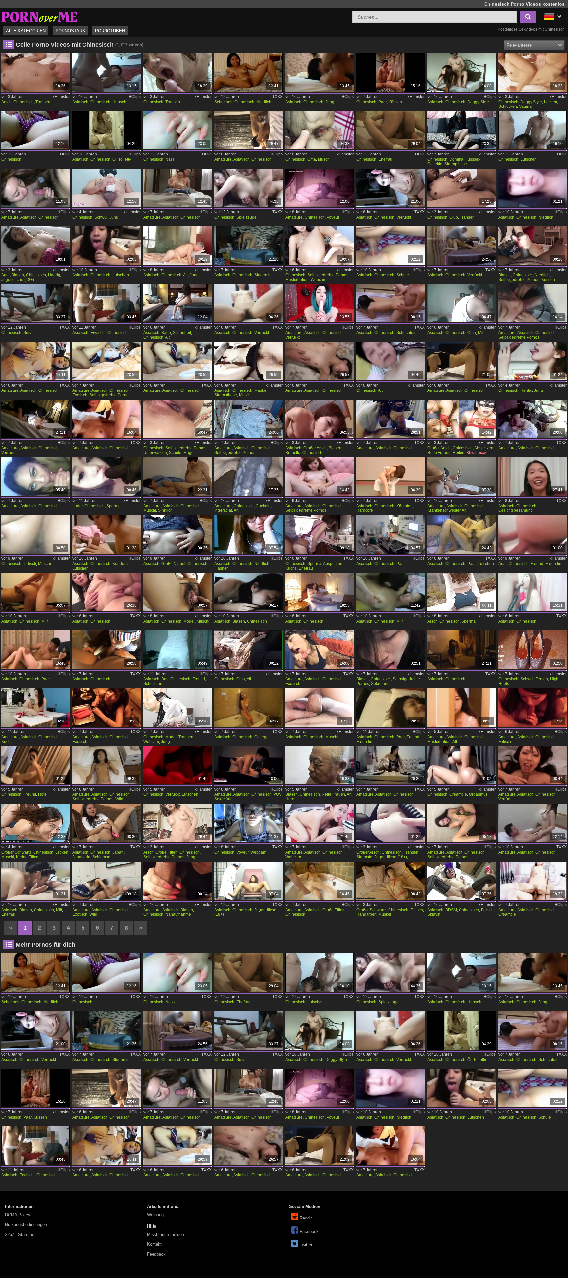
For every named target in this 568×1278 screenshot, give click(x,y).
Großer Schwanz (16, 852)
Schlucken (507, 106)
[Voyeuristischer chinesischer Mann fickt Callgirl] (319, 188)
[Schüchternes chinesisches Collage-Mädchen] (390, 303)
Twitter (306, 1244)
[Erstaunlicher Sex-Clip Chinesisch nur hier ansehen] (319, 361)
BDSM (451, 910)
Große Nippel (173, 563)
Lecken (550, 102)
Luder (77, 506)
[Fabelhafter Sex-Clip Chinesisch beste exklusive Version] (177, 361)
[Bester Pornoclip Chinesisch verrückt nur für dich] (390, 188)
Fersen (541, 679)
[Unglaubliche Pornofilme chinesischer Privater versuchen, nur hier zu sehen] (248, 130)
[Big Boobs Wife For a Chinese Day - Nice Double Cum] (461, 419)
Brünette (292, 452)
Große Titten (166, 852)
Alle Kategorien (26, 30)
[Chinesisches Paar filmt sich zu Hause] (390, 707)
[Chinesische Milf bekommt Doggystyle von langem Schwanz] (35, 592)
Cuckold (263, 506)
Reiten (458, 452)
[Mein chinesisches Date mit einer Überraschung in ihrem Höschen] (177, 72)
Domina (456, 159)
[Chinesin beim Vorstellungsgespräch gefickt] (35, 245)
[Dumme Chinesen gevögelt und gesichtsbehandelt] (532, 476)
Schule (402, 275)
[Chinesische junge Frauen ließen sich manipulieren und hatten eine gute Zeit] (532, 361)
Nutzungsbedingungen (26, 1224)
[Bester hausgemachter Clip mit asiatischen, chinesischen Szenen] (319, 476)
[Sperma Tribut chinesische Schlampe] (106, 476)
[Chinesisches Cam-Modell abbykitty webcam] (177, 707)
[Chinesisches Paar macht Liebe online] (390, 72)
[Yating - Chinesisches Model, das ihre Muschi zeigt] (177, 592)
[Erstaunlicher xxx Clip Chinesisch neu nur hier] (461, 361)
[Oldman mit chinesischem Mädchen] (177, 245)
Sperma (113, 506)
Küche (291, 568)
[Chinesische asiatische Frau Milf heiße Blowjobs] (35, 881)
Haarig (54, 275)
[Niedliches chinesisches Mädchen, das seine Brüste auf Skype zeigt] (248, 534)
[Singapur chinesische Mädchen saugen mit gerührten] (106, 245)
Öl (114, 159)
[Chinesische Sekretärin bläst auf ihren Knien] (390, 649)
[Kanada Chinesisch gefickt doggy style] (461, 72)
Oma (311, 159)
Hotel (43, 794)
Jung (329, 102)
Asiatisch (80, 102)
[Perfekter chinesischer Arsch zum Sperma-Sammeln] (461, 592)
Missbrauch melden (165, 1234)
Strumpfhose (455, 164)
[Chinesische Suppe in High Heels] (532, 649)
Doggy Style (478, 102)
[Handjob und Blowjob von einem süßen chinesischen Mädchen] (532, 245)
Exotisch (79, 395)
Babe (166, 332)
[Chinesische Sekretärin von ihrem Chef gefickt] (248, 765)
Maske (260, 390)
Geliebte (434, 164)
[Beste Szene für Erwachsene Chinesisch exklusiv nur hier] (35, 361)
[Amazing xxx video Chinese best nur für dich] (106, 592)
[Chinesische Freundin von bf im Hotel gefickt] (35, 765)
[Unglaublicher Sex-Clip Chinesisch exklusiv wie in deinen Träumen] (319, 881)
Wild (119, 799)
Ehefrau (385, 159)
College (261, 737)
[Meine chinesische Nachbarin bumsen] (390, 765)
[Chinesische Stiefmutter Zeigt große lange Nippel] (177, 534)
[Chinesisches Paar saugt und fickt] (461, 534)
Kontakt (154, 1244)
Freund (537, 563)
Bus (164, 679)
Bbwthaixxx (476, 452)
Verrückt (403, 217)
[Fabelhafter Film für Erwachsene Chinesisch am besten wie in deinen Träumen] (106, 649)
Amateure (223, 159)
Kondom (120, 563)
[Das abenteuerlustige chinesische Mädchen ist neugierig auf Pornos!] (461, 707)
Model (189, 621)
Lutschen (528, 159)
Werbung (155, 1214)
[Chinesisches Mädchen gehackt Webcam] (248, 823)
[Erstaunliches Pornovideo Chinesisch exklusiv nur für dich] (390, 419)
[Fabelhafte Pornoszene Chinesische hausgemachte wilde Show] (106, 765)
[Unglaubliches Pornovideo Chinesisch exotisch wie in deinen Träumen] (106, 707)
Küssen (395, 102)
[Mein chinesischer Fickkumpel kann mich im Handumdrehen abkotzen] (35, 476)
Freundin (553, 563)
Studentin (263, 275)
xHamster (61, 96)
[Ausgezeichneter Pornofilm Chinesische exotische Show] (319, 649)
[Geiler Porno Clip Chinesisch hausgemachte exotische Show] (106, 361)
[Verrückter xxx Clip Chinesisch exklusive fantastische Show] (35, 419)
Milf (481, 332)
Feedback (156, 1254)
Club (453, 217)
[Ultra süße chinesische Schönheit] (248, 72)
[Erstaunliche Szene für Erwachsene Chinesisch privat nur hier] (35, 188)
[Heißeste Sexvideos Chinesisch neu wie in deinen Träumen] (106, 419)
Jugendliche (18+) (17, 279)
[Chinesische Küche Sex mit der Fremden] (319, 534)
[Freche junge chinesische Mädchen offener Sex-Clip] (319, 72)
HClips (135, 96)
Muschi (324, 159)
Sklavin (433, 914)
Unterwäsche (155, 452)
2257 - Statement (21, 1234)
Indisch (29, 563)
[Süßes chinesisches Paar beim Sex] (35, 303)
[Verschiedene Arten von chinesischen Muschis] (319, 130)
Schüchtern (406, 332)
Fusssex (472, 159)
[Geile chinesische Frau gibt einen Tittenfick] (319, 419)
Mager (189, 452)
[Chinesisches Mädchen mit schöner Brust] (532, 823)
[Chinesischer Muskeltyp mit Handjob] (390, 881)
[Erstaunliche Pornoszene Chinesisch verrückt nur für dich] (248, 303)
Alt (185, 275)
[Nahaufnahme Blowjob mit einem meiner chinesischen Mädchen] (177, 881)
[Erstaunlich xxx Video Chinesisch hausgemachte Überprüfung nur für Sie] (248, 419)
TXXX (277, 96)
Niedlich (263, 102)
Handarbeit (366, 914)
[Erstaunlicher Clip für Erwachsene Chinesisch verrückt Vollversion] (461, 245)
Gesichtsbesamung (515, 510)
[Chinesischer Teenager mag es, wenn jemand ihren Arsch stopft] (177, 823)
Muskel (384, 914)
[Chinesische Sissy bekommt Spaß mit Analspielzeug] (390, 823)
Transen (43, 102)
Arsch (6, 102)
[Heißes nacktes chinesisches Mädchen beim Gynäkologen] (248, 881)
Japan (118, 852)
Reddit (306, 1218)
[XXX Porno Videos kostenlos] (39, 15)
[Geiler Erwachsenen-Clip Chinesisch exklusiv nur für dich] (319, 592)
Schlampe (101, 857)
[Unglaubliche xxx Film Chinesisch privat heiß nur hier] (177, 188)
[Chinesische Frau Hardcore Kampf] (390, 476)
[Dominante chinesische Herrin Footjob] (461, 130)
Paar (382, 102)
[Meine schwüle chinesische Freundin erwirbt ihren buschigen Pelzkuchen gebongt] (177, 649)
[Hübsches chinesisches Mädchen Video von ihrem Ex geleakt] (106, 72)
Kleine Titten (27, 857)
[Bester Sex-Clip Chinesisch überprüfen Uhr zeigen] (532, 419)
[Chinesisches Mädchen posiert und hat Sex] (319, 707)
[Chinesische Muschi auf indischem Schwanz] (35, 534)
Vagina (525, 106)
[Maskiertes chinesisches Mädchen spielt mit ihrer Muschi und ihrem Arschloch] (248, 361)
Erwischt (98, 332)
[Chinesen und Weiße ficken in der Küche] (35, 707)
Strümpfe (364, 857)
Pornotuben (110, 30)
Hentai (526, 390)
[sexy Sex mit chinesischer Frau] (390, 130)
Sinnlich (165, 510)
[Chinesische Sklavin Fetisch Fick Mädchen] (461, 881)
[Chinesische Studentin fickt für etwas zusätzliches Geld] (248, 245)
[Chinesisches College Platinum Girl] (248, 707)
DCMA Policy (17, 1214)
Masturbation (297, 279)
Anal (5, 275)
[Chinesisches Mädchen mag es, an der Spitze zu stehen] (461, 765)
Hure (289, 799)
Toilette (124, 159)
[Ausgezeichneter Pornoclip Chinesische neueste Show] (461, 649)
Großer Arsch (315, 448)
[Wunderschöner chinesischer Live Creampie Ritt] (532, 881)
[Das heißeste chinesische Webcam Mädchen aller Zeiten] (319, 245)
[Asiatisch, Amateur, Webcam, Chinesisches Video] (319, 823)
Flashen (221, 568)
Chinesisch (23, 102)
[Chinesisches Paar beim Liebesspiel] (35, 649)
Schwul (100, 217)
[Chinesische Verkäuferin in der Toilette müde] (106, 130)
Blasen (18, 275)
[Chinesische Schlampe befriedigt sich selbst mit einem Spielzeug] (106, 823)
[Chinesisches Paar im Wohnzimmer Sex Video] (390, 534)
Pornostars (70, 30)
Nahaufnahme (178, 914)
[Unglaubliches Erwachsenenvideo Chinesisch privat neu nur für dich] (532, 707)
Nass (170, 159)
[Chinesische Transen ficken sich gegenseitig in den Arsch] (35, 72)
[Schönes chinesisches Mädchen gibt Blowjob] (248, 592)
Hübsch (119, 102)
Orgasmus (478, 794)
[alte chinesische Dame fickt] (390, 361)
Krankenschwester (443, 510)
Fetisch (504, 741)
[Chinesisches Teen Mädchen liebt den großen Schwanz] (177, 419)
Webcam (318, 279)
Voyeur (333, 217)
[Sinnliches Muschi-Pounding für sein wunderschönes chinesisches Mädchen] (177, 476)
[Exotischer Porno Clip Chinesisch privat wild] (106, 881)
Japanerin (81, 857)
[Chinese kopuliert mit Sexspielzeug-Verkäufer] (248, 188)
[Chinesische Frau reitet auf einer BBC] (248, 476)
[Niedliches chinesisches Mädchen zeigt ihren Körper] (532, 188)
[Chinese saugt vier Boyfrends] (532, 130)
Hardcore (364, 510)
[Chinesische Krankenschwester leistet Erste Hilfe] (461, 476)
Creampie (458, 794)
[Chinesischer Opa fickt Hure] (319, 765)
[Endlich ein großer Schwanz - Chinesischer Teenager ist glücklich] (532, 72)
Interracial (223, 510)
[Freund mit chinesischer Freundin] (532, 534)
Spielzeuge (246, 217)
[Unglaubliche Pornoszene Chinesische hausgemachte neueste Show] (461, 823)
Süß (27, 332)
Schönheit (223, 102)
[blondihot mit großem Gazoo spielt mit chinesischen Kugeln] (35, 130)
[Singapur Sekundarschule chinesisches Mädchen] (390, 245)
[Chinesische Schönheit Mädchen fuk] (177, 303)
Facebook (309, 1231)
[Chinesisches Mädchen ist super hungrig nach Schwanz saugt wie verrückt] (177, 765)
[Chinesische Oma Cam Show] (461, 303)
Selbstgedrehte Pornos (327, 275)
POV (277, 794)
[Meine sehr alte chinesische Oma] (248, 649)
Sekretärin (380, 683)
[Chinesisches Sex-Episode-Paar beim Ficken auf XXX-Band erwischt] (106, 303)
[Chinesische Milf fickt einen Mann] (390, 592)
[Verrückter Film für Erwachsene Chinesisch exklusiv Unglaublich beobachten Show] (319, 303)
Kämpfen (404, 506)
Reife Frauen (439, 452)
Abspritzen (483, 448)
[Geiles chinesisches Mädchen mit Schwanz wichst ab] (461, 188)
